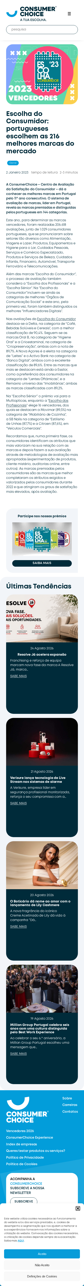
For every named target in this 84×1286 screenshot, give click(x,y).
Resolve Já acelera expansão (42, 654)
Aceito (42, 1254)
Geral (13, 163)
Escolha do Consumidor (56, 319)
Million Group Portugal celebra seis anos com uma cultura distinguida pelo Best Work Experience (39, 1028)
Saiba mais (42, 563)
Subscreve (23, 1201)
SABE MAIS (18, 676)
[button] (78, 1208)
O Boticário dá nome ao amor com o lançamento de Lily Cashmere (40, 903)
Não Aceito (42, 1265)
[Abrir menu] (69, 13)
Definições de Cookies (42, 1276)
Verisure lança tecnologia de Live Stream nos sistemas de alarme (37, 779)
